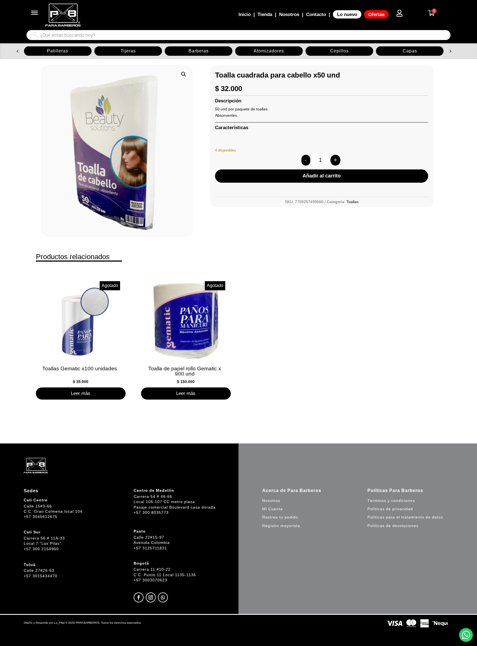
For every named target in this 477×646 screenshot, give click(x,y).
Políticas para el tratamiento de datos (405, 517)
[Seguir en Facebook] (139, 597)
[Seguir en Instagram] (151, 597)
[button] (17, 51)
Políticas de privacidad (390, 509)
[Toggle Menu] (34, 13)
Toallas (352, 202)
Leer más (80, 393)
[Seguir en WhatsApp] (163, 597)
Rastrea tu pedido (280, 517)
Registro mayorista (281, 525)
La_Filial (59, 622)
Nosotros (289, 14)
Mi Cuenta (272, 509)
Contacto (316, 14)
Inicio (245, 14)
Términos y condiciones (391, 500)
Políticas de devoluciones (392, 525)
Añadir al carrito (322, 176)
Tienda (265, 14)
